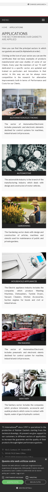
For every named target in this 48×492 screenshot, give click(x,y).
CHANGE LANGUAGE (37, 4)
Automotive (24, 173)
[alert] (24, 474)
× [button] (46, 459)
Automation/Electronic (24, 117)
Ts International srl (21, 12)
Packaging (24, 343)
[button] (24, 488)
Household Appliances (24, 281)
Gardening (24, 225)
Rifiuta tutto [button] (35, 482)
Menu (5, 20)
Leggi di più (20, 473)
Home (4, 27)
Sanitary (24, 398)
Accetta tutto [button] (12, 482)
